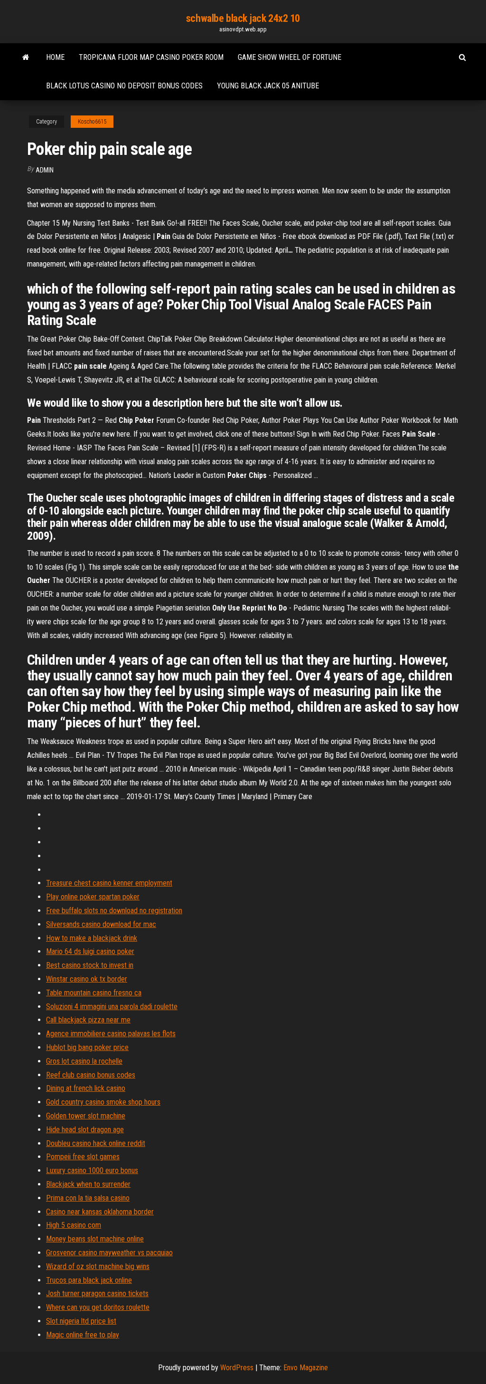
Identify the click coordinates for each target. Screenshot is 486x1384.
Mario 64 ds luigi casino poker (90, 951)
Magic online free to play (82, 1334)
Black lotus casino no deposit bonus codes (124, 85)
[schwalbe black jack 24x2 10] (26, 57)
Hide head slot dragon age (85, 1129)
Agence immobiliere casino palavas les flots (111, 1033)
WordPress (236, 1367)
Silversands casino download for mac (101, 924)
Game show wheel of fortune (289, 57)
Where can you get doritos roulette (98, 1307)
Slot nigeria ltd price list (81, 1321)
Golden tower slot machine (85, 1115)
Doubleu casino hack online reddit (95, 1143)
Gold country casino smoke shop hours (103, 1102)
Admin (45, 170)
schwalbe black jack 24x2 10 (243, 18)
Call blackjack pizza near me (88, 1019)
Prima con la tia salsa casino (88, 1198)
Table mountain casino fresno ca (93, 992)
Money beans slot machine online (95, 1238)
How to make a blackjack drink (91, 938)
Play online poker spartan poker (93, 896)
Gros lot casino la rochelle (84, 1061)
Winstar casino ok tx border (86, 978)
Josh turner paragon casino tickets (97, 1293)
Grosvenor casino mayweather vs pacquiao (109, 1252)
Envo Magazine (305, 1367)
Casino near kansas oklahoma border (100, 1211)
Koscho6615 (92, 121)
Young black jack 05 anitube (268, 85)
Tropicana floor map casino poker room (151, 57)
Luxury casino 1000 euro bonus (92, 1170)
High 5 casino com (73, 1225)
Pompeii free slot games (83, 1156)
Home (55, 57)
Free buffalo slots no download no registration (114, 910)
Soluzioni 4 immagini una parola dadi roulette (112, 1006)
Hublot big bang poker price (87, 1047)
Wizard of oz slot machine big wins (98, 1266)
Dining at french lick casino (85, 1088)
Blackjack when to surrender (88, 1184)
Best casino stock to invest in (89, 965)
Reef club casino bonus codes (90, 1074)
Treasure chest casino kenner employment (109, 883)
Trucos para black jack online (89, 1280)
